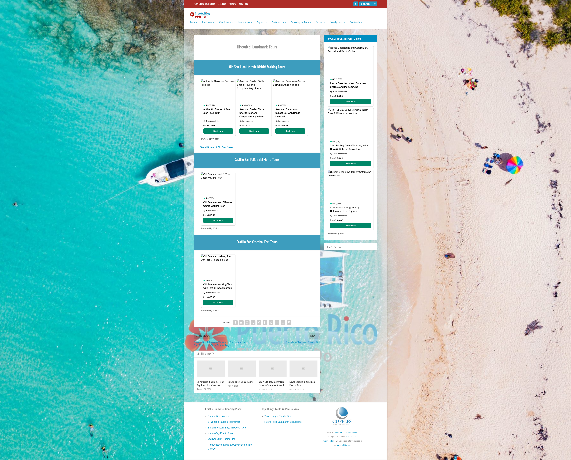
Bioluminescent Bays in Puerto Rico (227, 427)
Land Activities (244, 22)
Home (192, 22)
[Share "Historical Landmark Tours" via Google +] (247, 323)
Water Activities (225, 22)
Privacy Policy (328, 441)
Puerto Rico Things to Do (346, 432)
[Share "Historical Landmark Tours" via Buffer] (271, 323)
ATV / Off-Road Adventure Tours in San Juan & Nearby (272, 383)
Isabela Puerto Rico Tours (240, 381)
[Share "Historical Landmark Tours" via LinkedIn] (265, 323)
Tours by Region (336, 22)
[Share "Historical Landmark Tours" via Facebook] (235, 323)
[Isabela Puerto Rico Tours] (242, 369)
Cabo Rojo (243, 3)
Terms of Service (343, 445)
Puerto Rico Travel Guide (204, 3)
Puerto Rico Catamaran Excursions (283, 422)
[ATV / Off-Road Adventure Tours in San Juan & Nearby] (273, 369)
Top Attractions (278, 22)
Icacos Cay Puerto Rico (220, 433)
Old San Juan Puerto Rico (221, 439)
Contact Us (351, 436)
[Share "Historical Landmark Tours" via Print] (289, 323)
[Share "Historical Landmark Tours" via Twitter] (241, 323)
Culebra (232, 3)
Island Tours (207, 22)
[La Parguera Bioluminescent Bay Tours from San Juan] (211, 369)
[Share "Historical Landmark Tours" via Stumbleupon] (277, 323)
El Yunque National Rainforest (224, 422)
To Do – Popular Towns (300, 22)
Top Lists (260, 22)
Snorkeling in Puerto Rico (277, 416)
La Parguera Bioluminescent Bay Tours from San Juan (210, 383)
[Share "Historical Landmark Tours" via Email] (283, 323)
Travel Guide (355, 22)
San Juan (222, 3)
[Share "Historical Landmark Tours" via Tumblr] (253, 323)
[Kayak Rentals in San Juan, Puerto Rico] (303, 369)
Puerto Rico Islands (218, 416)
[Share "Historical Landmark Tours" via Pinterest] (259, 323)
